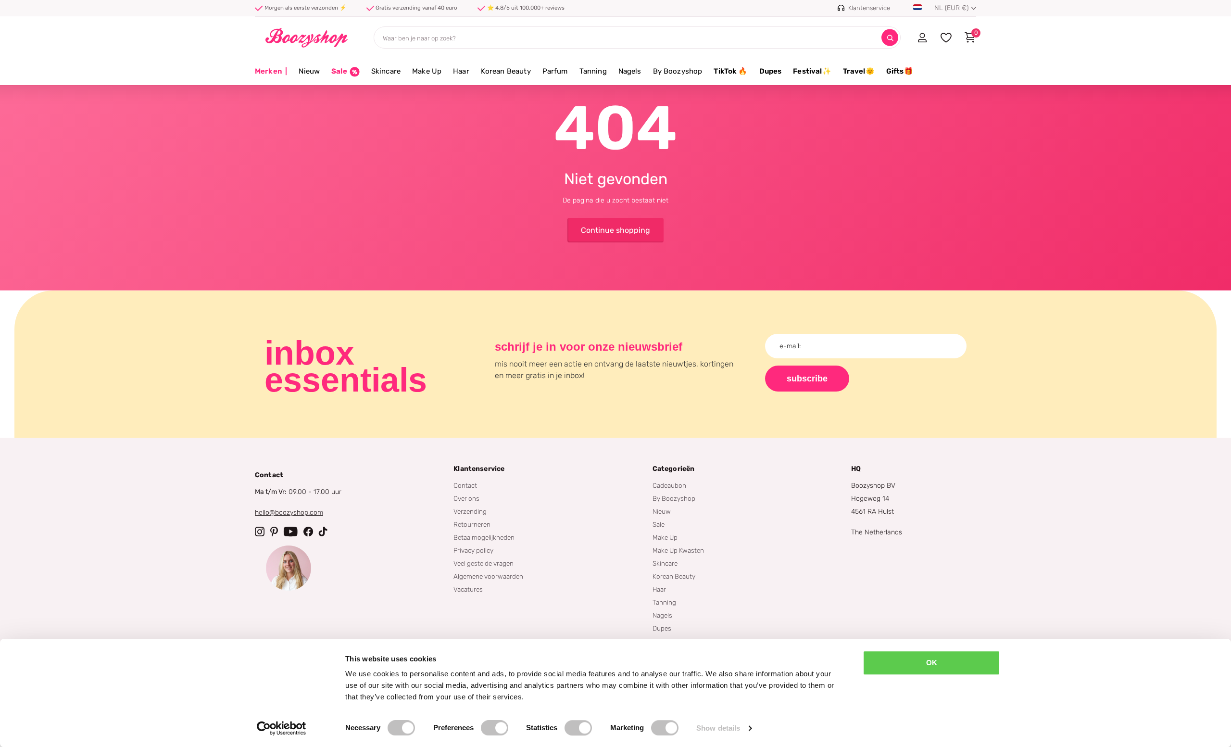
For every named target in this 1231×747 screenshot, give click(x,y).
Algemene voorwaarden (488, 576)
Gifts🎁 (899, 71)
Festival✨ (812, 71)
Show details (718, 728)
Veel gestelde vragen (483, 563)
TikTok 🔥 (730, 71)
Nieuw (309, 71)
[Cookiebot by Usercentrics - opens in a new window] (281, 728)
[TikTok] (323, 531)
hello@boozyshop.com (289, 512)
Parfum (555, 71)
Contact (465, 485)
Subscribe (807, 378)
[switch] (494, 727)
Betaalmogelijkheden (484, 537)
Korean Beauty (506, 71)
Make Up (426, 71)
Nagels (629, 71)
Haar (461, 71)
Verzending (470, 511)
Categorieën (674, 469)
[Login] (922, 37)
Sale (659, 524)
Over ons (466, 498)
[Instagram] (259, 531)
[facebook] (308, 531)
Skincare (386, 71)
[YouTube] (291, 531)
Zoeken (889, 37)
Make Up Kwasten (678, 550)
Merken (271, 71)
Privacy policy (473, 550)
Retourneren (471, 524)
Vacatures (468, 589)
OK (931, 662)
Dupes (770, 71)
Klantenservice (478, 469)
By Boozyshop (678, 71)
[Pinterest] (274, 531)
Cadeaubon (669, 485)
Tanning (593, 71)
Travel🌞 (859, 71)
